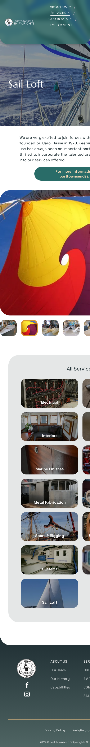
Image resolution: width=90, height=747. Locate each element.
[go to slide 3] (50, 328)
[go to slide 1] (8, 328)
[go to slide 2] (29, 328)
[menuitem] (61, 7)
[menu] (84, 6)
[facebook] (27, 685)
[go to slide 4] (71, 328)
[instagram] (27, 694)
